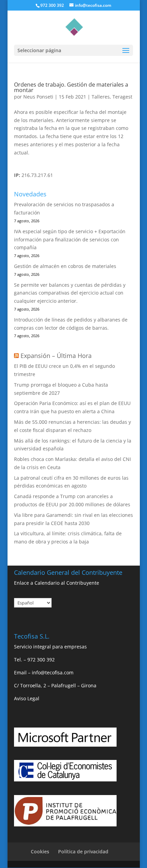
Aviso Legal (26, 698)
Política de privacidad (83, 851)
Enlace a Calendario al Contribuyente (56, 583)
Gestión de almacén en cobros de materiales (65, 266)
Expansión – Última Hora (56, 355)
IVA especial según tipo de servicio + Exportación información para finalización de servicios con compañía (69, 239)
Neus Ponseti (38, 96)
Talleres (101, 96)
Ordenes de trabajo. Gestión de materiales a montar (71, 87)
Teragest (122, 96)
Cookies (40, 851)
